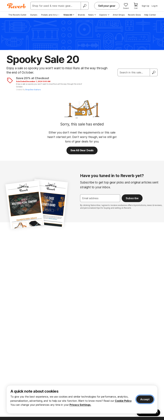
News (91, 14)
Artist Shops (119, 14)
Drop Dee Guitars (33, 90)
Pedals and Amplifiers (52, 14)
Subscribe (132, 198)
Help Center (150, 14)
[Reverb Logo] (16, 5)
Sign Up (145, 5)
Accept (145, 399)
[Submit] (154, 72)
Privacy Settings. (80, 404)
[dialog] (82, 399)
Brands (81, 14)
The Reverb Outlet (17, 14)
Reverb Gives (134, 14)
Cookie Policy (123, 400)
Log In (155, 5)
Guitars (33, 14)
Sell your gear (106, 5)
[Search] (84, 6)
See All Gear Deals (82, 150)
